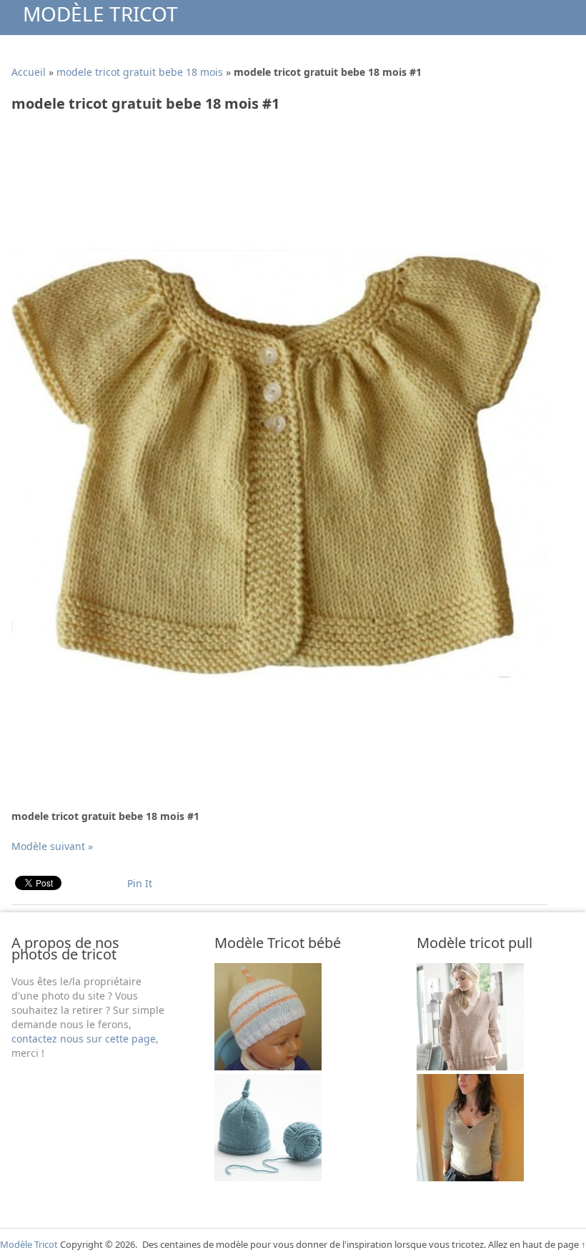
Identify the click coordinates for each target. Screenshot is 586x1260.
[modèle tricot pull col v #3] (470, 1066)
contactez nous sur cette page (83, 1038)
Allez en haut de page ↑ (537, 1244)
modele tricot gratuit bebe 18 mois (139, 72)
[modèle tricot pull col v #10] (470, 1177)
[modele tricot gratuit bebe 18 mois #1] (279, 728)
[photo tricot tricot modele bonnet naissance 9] (268, 1177)
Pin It (139, 883)
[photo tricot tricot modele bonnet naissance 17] (268, 1066)
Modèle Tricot (100, 13)
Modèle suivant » (52, 846)
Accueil (28, 72)
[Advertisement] (271, 159)
